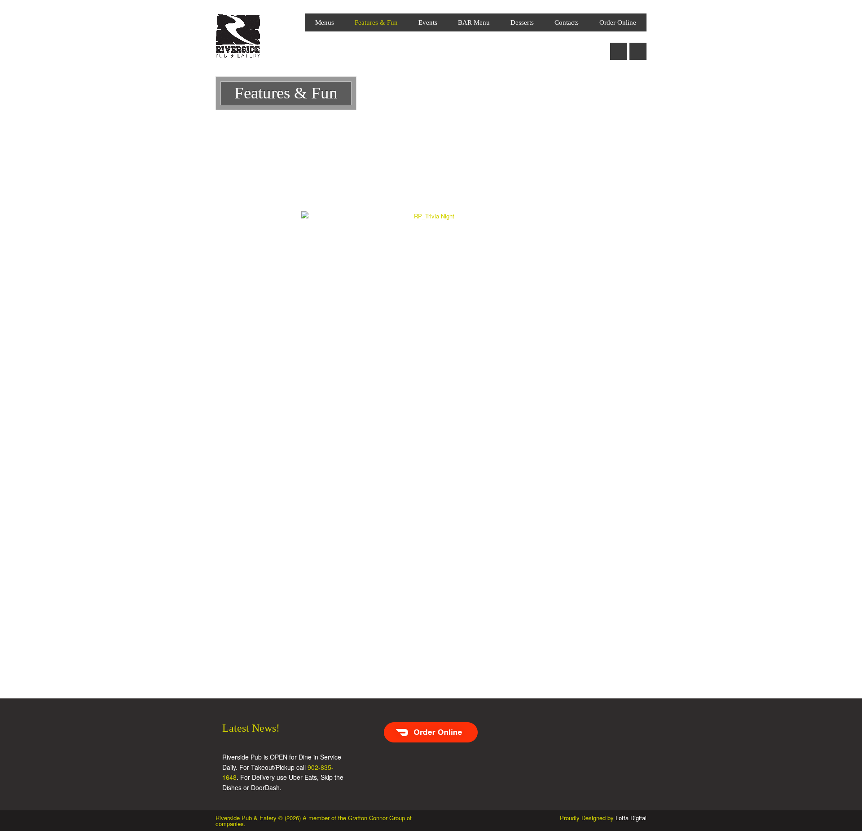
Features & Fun (376, 22)
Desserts (522, 22)
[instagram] (637, 46)
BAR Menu (474, 22)
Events (427, 22)
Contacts (566, 22)
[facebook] (618, 46)
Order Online (617, 22)
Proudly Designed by (603, 817)
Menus (324, 22)
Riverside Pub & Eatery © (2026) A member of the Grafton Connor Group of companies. (314, 820)
